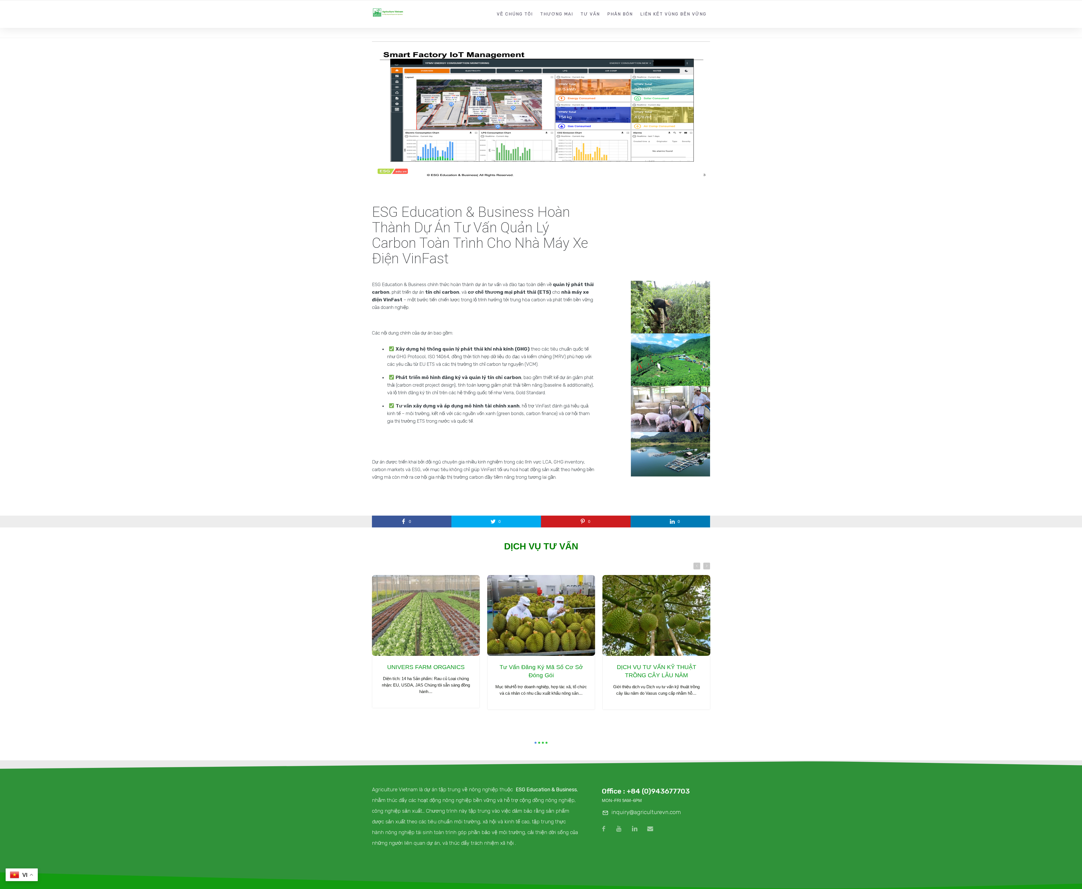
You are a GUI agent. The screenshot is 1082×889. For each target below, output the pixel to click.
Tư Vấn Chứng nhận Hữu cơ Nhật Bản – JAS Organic (656, 671)
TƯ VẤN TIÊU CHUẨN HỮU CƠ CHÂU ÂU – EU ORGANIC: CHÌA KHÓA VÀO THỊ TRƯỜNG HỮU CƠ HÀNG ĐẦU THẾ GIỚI (541, 679)
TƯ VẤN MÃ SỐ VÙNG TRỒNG (425, 667)
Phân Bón (620, 14)
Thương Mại (556, 14)
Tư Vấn (590, 14)
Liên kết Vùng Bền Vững (673, 14)
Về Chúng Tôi (515, 14)
